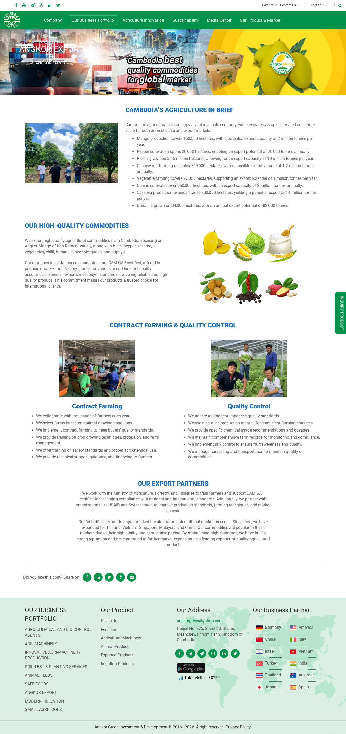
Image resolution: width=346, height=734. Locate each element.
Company (53, 20)
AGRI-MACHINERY (41, 643)
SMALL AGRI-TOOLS (43, 709)
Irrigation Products (117, 663)
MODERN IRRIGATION (44, 701)
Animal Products (115, 646)
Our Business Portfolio (93, 20)
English (316, 5)
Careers (267, 5)
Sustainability (185, 20)
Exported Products (117, 655)
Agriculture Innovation (143, 20)
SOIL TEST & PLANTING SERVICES (56, 666)
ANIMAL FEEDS (39, 675)
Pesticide (109, 620)
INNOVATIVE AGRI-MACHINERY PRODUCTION (53, 655)
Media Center (219, 20)
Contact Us (288, 5)
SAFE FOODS (37, 684)
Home (24, 63)
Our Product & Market (260, 20)
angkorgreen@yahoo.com (200, 620)
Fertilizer (108, 629)
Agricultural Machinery (121, 638)
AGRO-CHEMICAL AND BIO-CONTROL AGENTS (58, 632)
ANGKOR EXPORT (41, 692)
